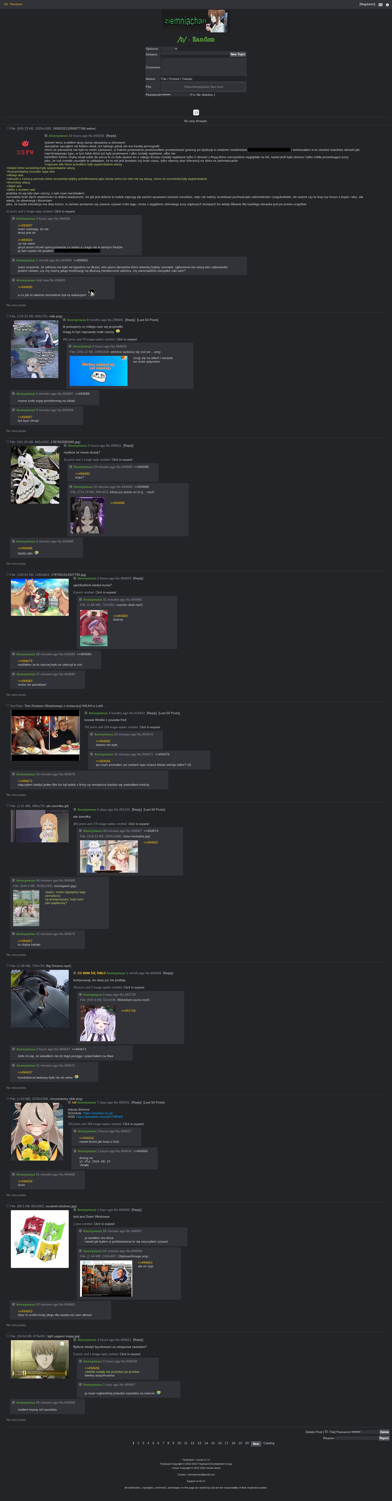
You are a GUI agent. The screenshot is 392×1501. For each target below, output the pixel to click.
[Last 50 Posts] (147, 320)
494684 (69, 674)
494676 (69, 774)
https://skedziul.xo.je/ (98, 1113)
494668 (69, 880)
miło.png (55, 316)
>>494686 (141, 467)
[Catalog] (381, 7)
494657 (136, 1231)
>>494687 (25, 417)
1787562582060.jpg (65, 442)
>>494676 (162, 754)
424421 (139, 713)
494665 (69, 1174)
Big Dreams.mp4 (58, 966)
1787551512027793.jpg (68, 574)
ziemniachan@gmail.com (201, 1474)
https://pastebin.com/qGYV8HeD (99, 1116)
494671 (69, 1065)
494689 (67, 410)
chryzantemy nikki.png (66, 1099)
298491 (118, 320)
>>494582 (103, 741)
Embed (174, 79)
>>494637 (25, 1072)
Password (343, 1432)
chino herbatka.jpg (136, 836)
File (164, 79)
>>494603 (25, 240)
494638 (131, 1361)
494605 (64, 218)
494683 (69, 654)
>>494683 (25, 681)
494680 (136, 599)
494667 (136, 831)
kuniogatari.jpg (64, 886)
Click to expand (64, 211)
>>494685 (117, 503)
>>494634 (25, 1181)
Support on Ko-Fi (196, 1481)
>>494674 (151, 831)
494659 (69, 1402)
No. (90, 135)
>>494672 (25, 781)
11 (186, 1443)
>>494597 (25, 225)
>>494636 (92, 1368)
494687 (67, 393)
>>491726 (128, 1010)
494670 (147, 734)
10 (179, 1443)
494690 (66, 260)
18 (233, 1443)
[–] (7, 128)
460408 (155, 973)
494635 (121, 346)
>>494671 (79, 1049)
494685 (127, 467)
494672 (147, 754)
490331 (124, 1102)
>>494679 (25, 661)
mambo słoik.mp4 (129, 605)
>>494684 (84, 654)
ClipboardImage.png (132, 1256)
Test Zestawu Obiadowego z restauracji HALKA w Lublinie (65, 706)
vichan (199, 1459)
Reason (328, 1438)
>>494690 (25, 287)
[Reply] (111, 135)
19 (240, 1443)
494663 (69, 1304)
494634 (126, 1151)
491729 (130, 994)
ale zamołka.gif (57, 806)
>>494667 (25, 941)
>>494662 (151, 842)
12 (192, 1443)
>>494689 (82, 393)
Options (387, 7)
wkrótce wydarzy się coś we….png (135, 352)
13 (199, 1443)
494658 (136, 1251)
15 (213, 1443)
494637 (64, 1049)
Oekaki (187, 79)
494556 (98, 135)
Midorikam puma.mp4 (133, 1000)
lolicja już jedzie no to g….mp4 (131, 492)
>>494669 (120, 616)
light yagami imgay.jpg (63, 1336)
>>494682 (82, 473)
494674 (69, 934)
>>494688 (141, 487)
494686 (127, 487)
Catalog (268, 1443)
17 (226, 1443)
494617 (126, 1131)
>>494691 (81, 260)
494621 (125, 1340)
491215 (124, 809)
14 (206, 1443)
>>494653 (145, 1262)
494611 (116, 445)
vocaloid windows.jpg (61, 1206)
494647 (130, 1384)
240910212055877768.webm (74, 128)
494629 (125, 578)
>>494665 (140, 1151)
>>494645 (103, 761)
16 (220, 1443)
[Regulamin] (367, 4)
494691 (60, 280)
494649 (124, 1210)
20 (247, 1443)
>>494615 (86, 1138)
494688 (67, 541)
